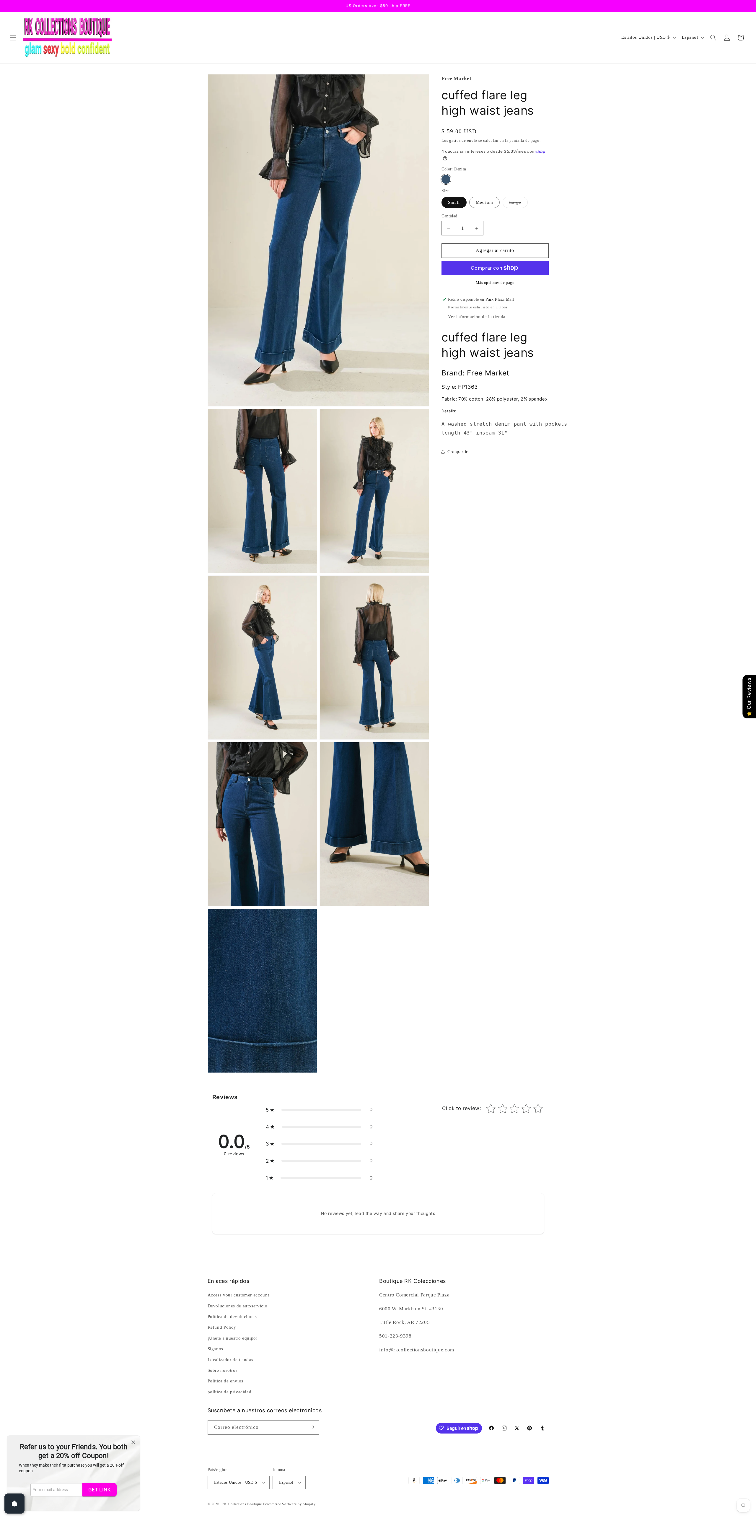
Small (454, 202)
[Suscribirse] (312, 1427)
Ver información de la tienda (477, 316)
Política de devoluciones (232, 1316)
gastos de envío (463, 141)
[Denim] (445, 179)
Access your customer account (238, 1295)
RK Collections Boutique (241, 1504)
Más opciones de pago (495, 283)
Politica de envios (225, 1381)
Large (518, 204)
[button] (13, 37)
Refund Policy (222, 1327)
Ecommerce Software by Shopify (289, 1504)
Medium (484, 202)
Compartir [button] (457, 451)
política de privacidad (230, 1392)
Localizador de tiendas (230, 1359)
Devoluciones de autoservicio (238, 1306)
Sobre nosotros (223, 1370)
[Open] (14, 1503)
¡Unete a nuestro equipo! (233, 1338)
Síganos (215, 1348)
